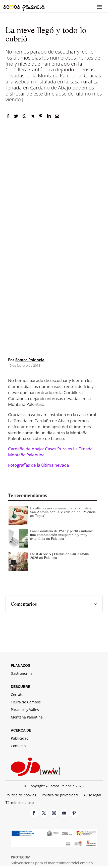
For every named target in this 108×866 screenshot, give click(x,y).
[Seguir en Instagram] (54, 813)
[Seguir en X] (44, 813)
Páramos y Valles (25, 710)
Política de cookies (21, 795)
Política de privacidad (60, 795)
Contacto (18, 746)
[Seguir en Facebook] (34, 813)
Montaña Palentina (27, 717)
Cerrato (17, 695)
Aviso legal (92, 795)
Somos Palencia (29, 359)
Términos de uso (20, 803)
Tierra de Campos (26, 702)
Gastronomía (21, 674)
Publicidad (20, 739)
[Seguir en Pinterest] (74, 813)
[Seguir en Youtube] (64, 813)
